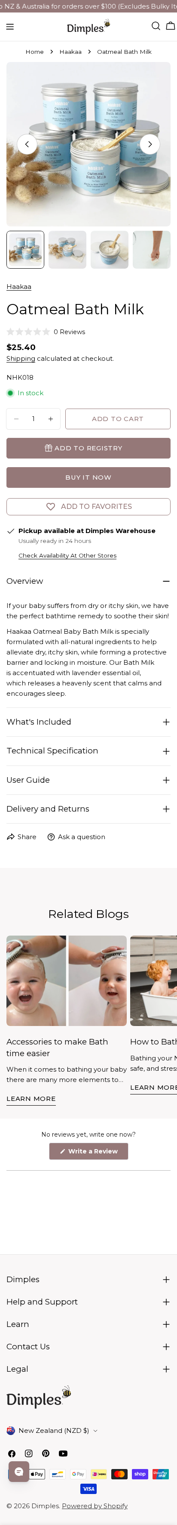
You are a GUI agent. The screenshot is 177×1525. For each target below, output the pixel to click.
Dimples (45, 1506)
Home (34, 51)
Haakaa (70, 51)
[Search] (156, 26)
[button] (45, 332)
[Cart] (170, 26)
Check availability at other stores (67, 555)
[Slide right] (150, 144)
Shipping (20, 358)
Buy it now (88, 477)
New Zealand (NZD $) (53, 1430)
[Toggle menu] (9, 26)
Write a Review (97, 1153)
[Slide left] (27, 144)
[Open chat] (19, 1471)
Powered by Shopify (95, 1506)
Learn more (31, 1098)
